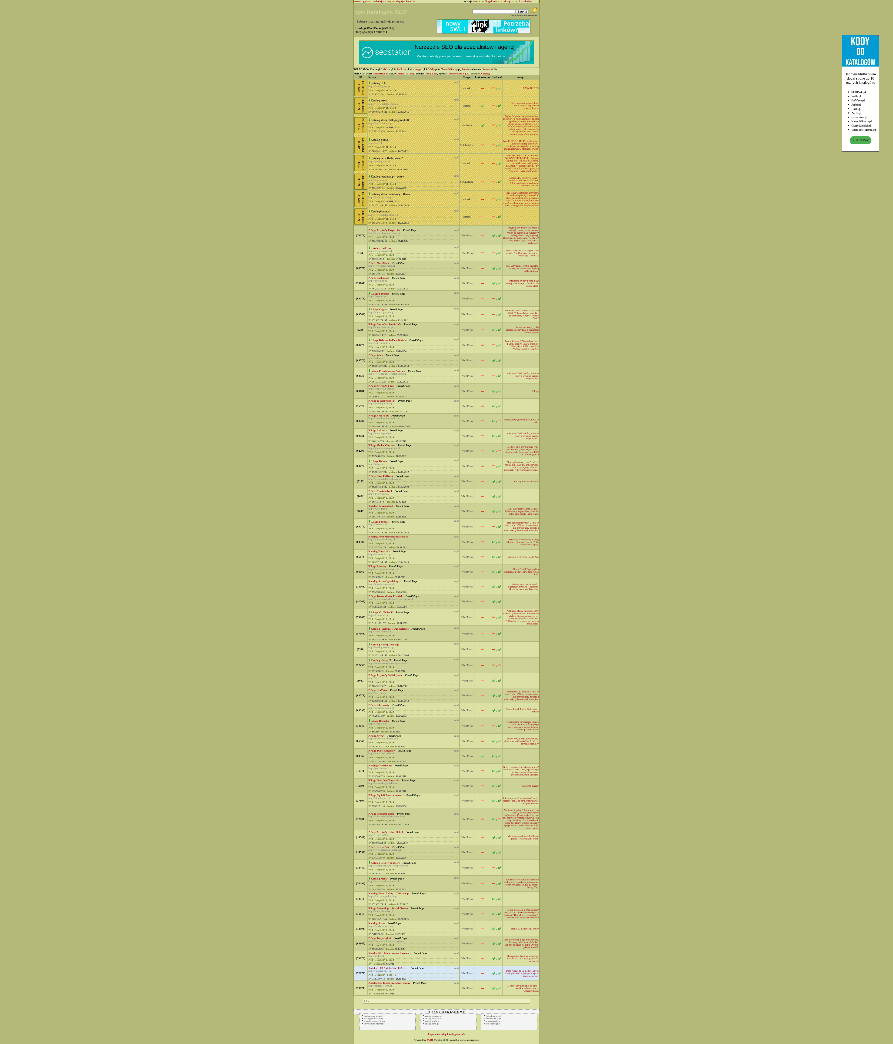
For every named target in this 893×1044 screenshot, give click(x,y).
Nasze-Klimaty (449, 69)
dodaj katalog (383, 1)
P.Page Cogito (379, 309)
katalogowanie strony (373, 1018)
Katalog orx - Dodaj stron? (387, 158)
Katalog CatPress (381, 248)
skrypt (507, 1)
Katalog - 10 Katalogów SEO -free (388, 968)
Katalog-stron (379, 100)
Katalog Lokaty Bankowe (385, 862)
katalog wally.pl (432, 1021)
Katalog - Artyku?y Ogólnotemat (390, 628)
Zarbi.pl (856, 113)
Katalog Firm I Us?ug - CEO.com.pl (388, 893)
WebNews (467, 125)
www (475, 1)
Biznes (406, 194)
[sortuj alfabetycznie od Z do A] (482, 1)
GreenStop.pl (859, 117)
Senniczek (487, 69)
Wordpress (467, 680)
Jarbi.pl (856, 104)
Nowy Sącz (431, 73)
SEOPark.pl (858, 92)
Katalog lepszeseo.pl (382, 176)
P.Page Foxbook (380, 521)
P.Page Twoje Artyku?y (381, 750)
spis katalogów (493, 1023)
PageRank (491, 1)
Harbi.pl (856, 109)
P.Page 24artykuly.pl (380, 491)
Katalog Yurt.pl (380, 139)
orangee (417, 69)
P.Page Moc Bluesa (379, 263)
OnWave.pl (858, 100)
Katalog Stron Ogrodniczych (384, 581)
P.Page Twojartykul (379, 938)
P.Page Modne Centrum (381, 445)
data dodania (526, 1)
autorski (467, 88)
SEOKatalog (466, 145)
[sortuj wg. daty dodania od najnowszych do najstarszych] (537, 1)
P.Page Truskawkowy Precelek (385, 596)
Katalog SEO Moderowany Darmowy (389, 953)
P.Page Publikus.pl (378, 277)
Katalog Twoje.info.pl (380, 505)
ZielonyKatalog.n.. (459, 73)
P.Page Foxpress (380, 293)
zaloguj (398, 1)
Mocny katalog (405, 73)
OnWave (385, 69)
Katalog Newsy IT (381, 660)
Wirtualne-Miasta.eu (863, 129)
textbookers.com (493, 1018)
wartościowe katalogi (373, 1016)
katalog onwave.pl (433, 1018)
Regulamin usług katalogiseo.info (446, 1034)
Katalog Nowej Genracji (385, 644)
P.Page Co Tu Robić (382, 612)
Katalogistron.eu (380, 211)
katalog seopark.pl (433, 1016)
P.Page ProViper (377, 690)
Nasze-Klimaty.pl (861, 121)
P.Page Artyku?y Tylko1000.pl (385, 832)
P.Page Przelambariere (381, 813)
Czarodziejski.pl (861, 125)
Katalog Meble (379, 878)
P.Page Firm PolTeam (380, 476)
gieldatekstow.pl (493, 1016)
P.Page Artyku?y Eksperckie (384, 230)
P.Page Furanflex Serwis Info (384, 324)
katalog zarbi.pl (432, 1023)
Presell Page (409, 230)
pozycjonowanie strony (374, 1021)
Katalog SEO (378, 83)
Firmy (400, 176)
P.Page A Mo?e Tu (378, 415)
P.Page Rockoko (380, 720)
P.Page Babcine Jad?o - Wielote (389, 340)
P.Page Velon (375, 355)
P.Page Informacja (379, 705)
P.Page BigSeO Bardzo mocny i (385, 795)
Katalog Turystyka (379, 551)
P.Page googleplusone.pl (381, 400)
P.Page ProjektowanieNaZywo (388, 370)
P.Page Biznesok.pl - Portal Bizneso (388, 908)
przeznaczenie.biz (493, 1021)
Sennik (465, 69)
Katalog (485, 73)
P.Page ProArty (377, 566)
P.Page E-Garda (377, 430)
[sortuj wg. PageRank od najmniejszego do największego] (501, 1)
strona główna (363, 1)
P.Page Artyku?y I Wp (381, 385)
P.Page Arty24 (376, 735)
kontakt (410, 1)
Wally (431, 69)
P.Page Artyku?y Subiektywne (385, 675)
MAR (430, 1039)
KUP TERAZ (861, 140)
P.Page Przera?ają (379, 847)
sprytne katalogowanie (374, 1023)
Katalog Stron (376, 923)
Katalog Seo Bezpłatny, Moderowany (389, 982)
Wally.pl (856, 96)
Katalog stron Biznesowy (385, 194)
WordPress (467, 235)
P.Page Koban (379, 461)
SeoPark (401, 69)
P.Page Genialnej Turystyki (383, 780)
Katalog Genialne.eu (380, 765)
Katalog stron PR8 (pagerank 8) (390, 120)
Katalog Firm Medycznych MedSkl (388, 536)
